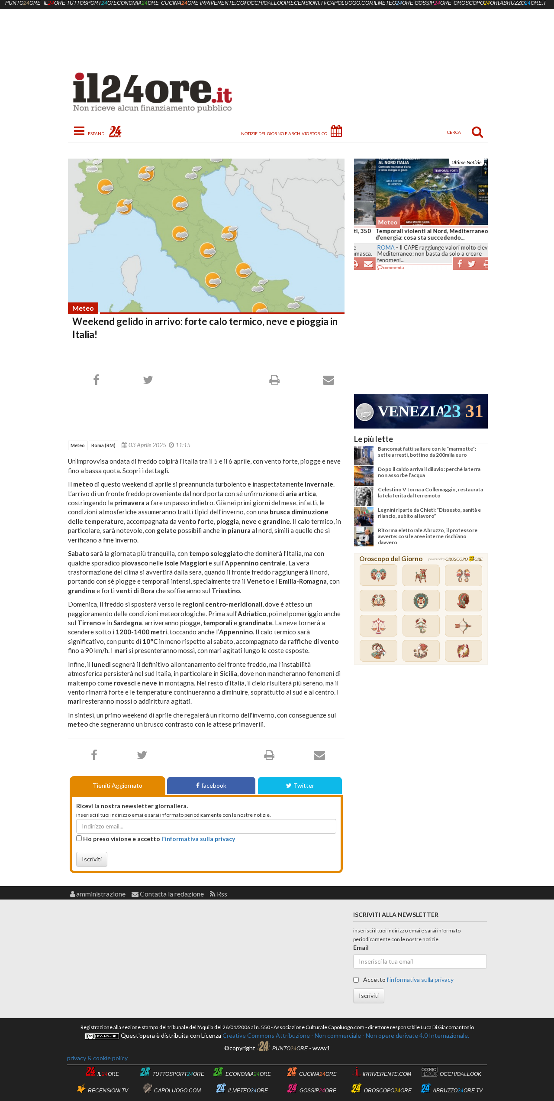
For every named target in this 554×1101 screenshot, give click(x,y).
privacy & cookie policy (97, 1058)
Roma (364, 247)
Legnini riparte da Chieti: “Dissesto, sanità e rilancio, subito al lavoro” (429, 513)
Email (361, 947)
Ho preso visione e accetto (158, 838)
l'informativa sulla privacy (198, 838)
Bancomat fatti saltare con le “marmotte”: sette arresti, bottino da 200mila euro (427, 451)
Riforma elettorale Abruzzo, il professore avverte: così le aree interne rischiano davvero (427, 536)
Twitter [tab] (303, 785)
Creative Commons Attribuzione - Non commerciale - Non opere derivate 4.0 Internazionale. (345, 1035)
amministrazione (100, 894)
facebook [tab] (213, 785)
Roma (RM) (103, 445)
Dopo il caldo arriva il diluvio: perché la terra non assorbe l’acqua (429, 472)
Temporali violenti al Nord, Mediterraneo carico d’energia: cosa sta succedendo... (419, 234)
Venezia (410, 411)
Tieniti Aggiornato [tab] (117, 785)
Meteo (83, 308)
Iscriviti (92, 859)
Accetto (408, 979)
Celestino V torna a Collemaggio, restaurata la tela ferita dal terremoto (430, 492)
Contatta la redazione (171, 894)
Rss (221, 894)
